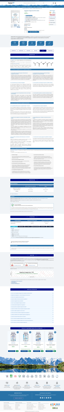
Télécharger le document (17, 265)
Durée (28, 226)
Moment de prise (21, 226)
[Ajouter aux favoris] (40, 32)
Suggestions (50, 50)
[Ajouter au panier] (17, 351)
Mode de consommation (36, 226)
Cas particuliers (43, 226)
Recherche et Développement (15, 283)
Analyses (35, 50)
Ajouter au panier (34, 31)
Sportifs (50, 226)
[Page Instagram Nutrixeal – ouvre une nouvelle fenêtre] (45, 398)
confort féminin (52, 20)
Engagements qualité (6, 405)
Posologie (14, 226)
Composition (21, 50)
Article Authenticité (14, 282)
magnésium (12, 60)
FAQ (43, 50)
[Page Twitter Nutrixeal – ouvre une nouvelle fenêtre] (43, 398)
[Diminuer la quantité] (27, 32)
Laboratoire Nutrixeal (40, 404)
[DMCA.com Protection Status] (55, 407)
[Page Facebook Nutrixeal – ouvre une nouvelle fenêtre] (41, 398)
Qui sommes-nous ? (6, 404)
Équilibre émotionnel (52, 18)
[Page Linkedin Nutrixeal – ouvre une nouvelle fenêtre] (49, 398)
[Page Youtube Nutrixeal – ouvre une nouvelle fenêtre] (50, 398)
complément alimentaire (16, 63)
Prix (37, 385)
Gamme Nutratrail (17, 405)
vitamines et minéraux (52, 22)
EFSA (25, 152)
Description (14, 50)
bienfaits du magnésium (14, 150)
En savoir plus (11, 351)
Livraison (27, 385)
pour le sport (51, 24)
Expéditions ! (17, 385)
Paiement (7, 385)
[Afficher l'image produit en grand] (15, 16)
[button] (13, 7)
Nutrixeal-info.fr (38, 394)
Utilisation (28, 50)
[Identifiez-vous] (53, 3)
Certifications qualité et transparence (16, 281)
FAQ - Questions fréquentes (30, 405)
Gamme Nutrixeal (17, 404)
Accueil (57, 385)
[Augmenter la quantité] (27, 31)
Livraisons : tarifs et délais (30, 404)
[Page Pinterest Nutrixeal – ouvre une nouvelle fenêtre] (47, 398)
